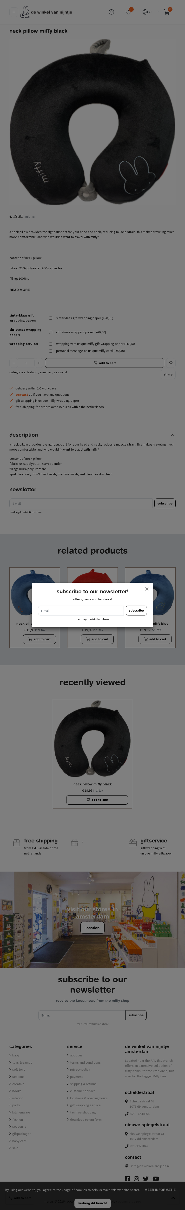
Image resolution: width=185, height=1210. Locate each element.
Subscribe (136, 610)
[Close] (147, 589)
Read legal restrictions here (93, 619)
